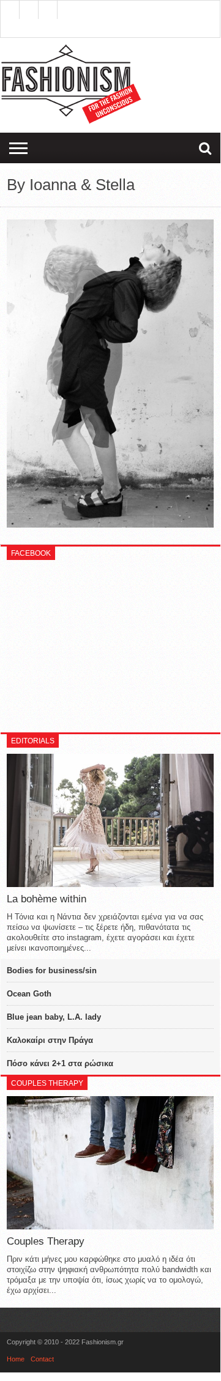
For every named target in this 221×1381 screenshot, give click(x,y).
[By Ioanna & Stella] (110, 524)
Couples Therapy (45, 1241)
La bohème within (46, 899)
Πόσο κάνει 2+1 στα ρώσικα (60, 1063)
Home (15, 1359)
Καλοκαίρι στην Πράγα (50, 1040)
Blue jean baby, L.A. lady (54, 1017)
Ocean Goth (29, 993)
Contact (42, 1359)
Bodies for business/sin (52, 970)
